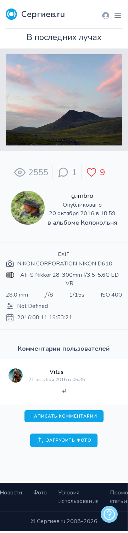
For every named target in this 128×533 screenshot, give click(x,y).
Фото (40, 493)
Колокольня (99, 222)
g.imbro (82, 195)
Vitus (56, 372)
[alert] (109, 514)
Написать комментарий (64, 416)
